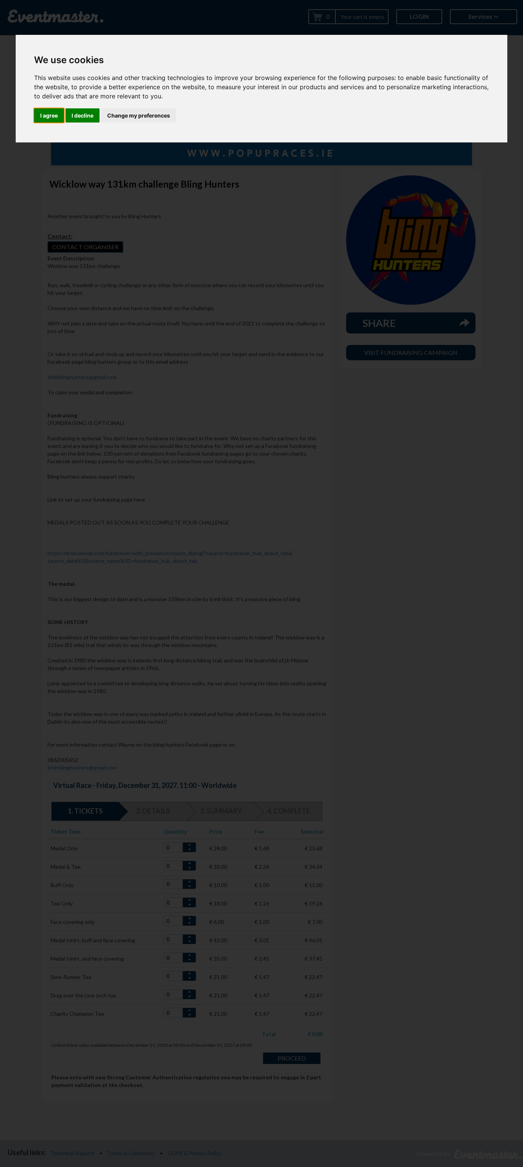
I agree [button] (49, 115)
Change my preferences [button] (138, 115)
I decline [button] (82, 115)
